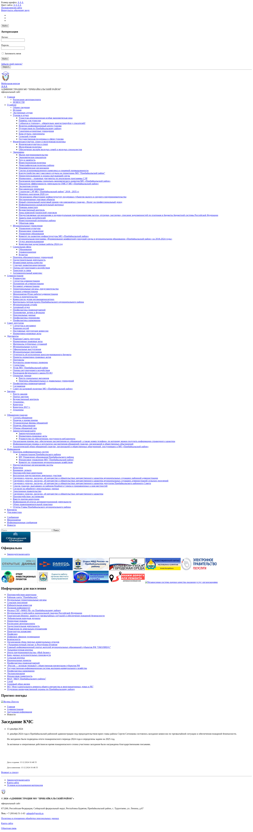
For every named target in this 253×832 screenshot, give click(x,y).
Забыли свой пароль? (11, 64)
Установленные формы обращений (30, 423)
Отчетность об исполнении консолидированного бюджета (42, 354)
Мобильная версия (10, 83)
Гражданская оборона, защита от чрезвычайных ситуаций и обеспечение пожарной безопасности (56, 615)
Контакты (12, 509)
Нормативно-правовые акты (27, 333)
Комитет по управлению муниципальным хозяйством (46, 462)
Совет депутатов (15, 323)
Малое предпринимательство (33, 154)
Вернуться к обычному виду (15, 10)
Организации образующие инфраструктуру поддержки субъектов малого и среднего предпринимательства (72, 197)
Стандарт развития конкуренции (29, 265)
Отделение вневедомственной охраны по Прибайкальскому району (41, 689)
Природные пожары (17, 621)
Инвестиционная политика (32, 162)
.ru (42, 813)
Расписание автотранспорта (27, 99)
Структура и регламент (24, 325)
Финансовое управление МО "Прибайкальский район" (46, 459)
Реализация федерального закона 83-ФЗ (32, 373)
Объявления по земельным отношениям (27, 629)
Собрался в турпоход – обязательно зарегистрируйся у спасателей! (52, 123)
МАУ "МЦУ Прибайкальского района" (26, 678)
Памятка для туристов (30, 120)
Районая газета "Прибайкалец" (22, 597)
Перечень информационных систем (31, 452)
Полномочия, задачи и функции (29, 312)
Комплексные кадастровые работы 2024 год (41, 244)
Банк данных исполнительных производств (29, 655)
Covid (10, 681)
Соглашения (19, 386)
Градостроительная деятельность (29, 260)
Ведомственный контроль (32, 210)
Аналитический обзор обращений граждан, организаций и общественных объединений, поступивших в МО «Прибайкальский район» (81, 446)
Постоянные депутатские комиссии (30, 331)
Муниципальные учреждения (27, 225)
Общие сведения (21, 107)
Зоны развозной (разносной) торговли (38, 212)
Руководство (19, 278)
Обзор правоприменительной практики (33, 504)
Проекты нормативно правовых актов (32, 357)
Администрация (15, 275)
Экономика (18, 152)
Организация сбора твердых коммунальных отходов (33, 642)
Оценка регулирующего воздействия (31, 268)
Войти (5, 26)
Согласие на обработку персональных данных (36, 488)
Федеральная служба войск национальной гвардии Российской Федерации (44, 613)
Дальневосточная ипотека (20, 650)
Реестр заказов (20, 394)
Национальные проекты (19, 660)
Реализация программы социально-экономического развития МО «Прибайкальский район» (65, 181)
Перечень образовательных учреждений (33, 257)
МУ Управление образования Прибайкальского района (46, 457)
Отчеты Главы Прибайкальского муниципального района (42, 507)
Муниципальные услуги (25, 346)
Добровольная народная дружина (23, 618)
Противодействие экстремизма (28, 496)
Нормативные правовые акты (28, 341)
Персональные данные (24, 315)
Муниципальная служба (25, 304)
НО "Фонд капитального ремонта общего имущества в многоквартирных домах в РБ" (50, 686)
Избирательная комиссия (19, 605)
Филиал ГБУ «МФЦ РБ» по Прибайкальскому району (34, 610)
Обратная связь (26, 223)
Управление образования (31, 233)
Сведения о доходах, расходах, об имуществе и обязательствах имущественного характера (58, 494)
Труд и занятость (27, 160)
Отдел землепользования (31, 241)
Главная (11, 97)
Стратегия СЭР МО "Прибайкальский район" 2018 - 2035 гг (49, 191)
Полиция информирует (18, 608)
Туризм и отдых (21, 115)
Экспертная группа (28, 186)
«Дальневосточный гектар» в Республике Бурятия (32, 644)
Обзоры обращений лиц (25, 428)
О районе (11, 105)
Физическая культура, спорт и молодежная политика (39, 141)
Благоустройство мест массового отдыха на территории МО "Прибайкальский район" (62, 173)
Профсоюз (12, 634)
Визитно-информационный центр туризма (40, 126)
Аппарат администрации (25, 291)
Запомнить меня (13, 53)
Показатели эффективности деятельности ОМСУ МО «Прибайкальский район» (59, 183)
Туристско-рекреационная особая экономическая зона (45, 118)
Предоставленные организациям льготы (33, 465)
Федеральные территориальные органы (27, 600)
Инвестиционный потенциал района (37, 220)
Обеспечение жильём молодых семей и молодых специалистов (50, 149)
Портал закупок (21, 396)
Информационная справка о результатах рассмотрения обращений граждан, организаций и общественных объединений (73, 444)
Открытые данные (22, 375)
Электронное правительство (27, 491)
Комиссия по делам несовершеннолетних (33, 299)
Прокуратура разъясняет (19, 631)
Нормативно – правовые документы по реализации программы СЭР (53, 178)
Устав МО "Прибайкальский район (30, 367)
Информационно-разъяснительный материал (41, 204)
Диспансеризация (16, 673)
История (17, 110)
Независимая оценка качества (28, 262)
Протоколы (18, 360)
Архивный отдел (21, 307)
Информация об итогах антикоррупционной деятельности (42, 501)
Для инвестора (14, 512)
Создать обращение (22, 417)
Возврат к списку (10, 772)
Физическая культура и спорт (33, 144)
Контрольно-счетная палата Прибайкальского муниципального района (48, 302)
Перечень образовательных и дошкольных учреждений (46, 381)
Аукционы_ (19, 402)
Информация (13, 449)
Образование (25, 249)
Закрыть (6, 67)
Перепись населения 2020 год (33, 194)
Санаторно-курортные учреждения (36, 131)
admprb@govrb (33, 813)
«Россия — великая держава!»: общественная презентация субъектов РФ (43, 665)
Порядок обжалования (24, 425)
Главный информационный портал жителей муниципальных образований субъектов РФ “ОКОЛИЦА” (59, 647)
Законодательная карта (24, 431)
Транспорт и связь (22, 270)
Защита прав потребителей (32, 218)
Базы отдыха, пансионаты (32, 133)
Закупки (11, 391)
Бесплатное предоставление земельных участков (37, 475)
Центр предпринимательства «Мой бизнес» (29, 652)
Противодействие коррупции (27, 473)
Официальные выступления (27, 349)
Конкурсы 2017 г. (21, 407)
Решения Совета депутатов (26, 339)
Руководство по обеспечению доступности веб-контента (47, 438)
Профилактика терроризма (26, 317)
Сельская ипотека (16, 657)
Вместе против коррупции (26, 499)
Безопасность (13, 639)
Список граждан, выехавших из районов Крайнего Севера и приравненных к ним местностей (60, 486)
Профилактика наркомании (26, 320)
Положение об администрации (28, 283)
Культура (23, 254)
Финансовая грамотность (19, 676)
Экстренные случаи (23, 112)
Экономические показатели (32, 157)
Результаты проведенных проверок (30, 362)
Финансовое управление (31, 231)
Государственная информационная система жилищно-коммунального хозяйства (47, 668)
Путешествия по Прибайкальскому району (40, 128)
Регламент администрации (26, 286)
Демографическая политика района (36, 165)
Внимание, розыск (22, 470)
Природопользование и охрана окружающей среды (44, 176)
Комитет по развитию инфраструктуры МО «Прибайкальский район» (54, 236)
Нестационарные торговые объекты (37, 199)
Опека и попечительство (25, 296)
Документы (13, 336)
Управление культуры (30, 228)
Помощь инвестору (28, 207)
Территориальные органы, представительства (36, 289)
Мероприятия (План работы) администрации (35, 294)
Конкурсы (18, 404)
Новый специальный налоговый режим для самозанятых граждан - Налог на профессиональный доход (70, 202)
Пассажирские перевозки (31, 189)
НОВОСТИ (19, 102)
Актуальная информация (19, 712)
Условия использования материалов (25, 785)
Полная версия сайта (11, 7)
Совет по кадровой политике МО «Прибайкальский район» (43, 388)
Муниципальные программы (27, 352)
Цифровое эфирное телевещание (23, 636)
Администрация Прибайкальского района (40, 454)
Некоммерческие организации (34, 168)
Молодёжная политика (30, 147)
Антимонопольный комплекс (27, 273)
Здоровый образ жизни (18, 684)
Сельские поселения (17, 602)
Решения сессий (21, 328)
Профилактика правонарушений (29, 310)
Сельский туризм (27, 136)
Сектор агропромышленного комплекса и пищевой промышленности (54, 170)
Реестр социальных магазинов (34, 378)
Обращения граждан (17, 415)
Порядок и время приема (25, 420)
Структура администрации (26, 281)
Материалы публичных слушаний (30, 344)
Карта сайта (13, 782)
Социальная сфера (22, 246)
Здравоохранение (27, 252)
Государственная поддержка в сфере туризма (41, 139)
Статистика (18, 365)
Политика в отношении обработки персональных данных (30, 818)
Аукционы (18, 409)
